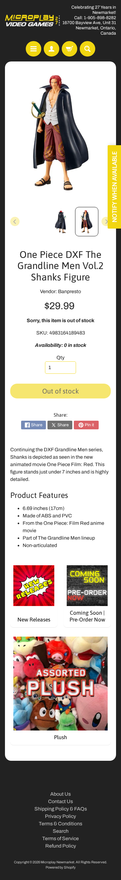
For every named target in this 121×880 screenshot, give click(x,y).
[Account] (51, 49)
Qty (60, 357)
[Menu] (33, 49)
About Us (60, 794)
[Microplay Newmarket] (32, 20)
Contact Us (60, 801)
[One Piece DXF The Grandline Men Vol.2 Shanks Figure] (86, 221)
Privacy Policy (60, 816)
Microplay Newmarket (57, 862)
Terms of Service (60, 838)
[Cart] (69, 49)
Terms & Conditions (60, 823)
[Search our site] (87, 49)
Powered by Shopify (61, 867)
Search (61, 831)
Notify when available (114, 186)
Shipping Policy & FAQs (60, 808)
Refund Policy (60, 845)
